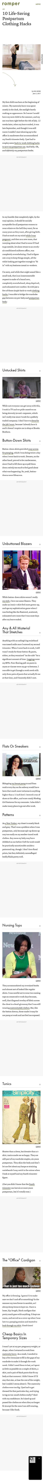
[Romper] (11, 4)
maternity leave (9, 1353)
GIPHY (38, 401)
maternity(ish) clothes (20, 1007)
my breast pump (19, 783)
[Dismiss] (39, 1458)
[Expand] (31, 1458)
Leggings (31, 659)
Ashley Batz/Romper (42, 59)
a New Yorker (11, 823)
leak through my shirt (11, 1325)
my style (6, 600)
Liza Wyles (37, 91)
